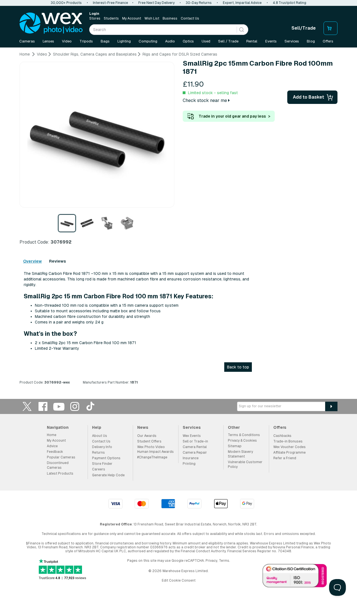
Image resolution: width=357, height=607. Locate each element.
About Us (99, 436)
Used (206, 41)
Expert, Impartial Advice (242, 2)
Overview (32, 261)
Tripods (86, 41)
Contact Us (190, 18)
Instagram (75, 406)
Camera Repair (195, 452)
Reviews (57, 261)
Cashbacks (282, 436)
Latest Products (60, 473)
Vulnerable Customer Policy (245, 464)
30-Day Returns (199, 2)
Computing (148, 41)
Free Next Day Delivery (156, 2)
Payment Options (106, 458)
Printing (189, 464)
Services (291, 41)
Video (67, 41)
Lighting (124, 41)
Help (96, 427)
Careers (98, 469)
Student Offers (149, 441)
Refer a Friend (284, 458)
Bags (105, 41)
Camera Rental (195, 447)
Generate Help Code (108, 475)
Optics (188, 41)
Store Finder (102, 464)
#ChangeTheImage (152, 457)
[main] (178, 220)
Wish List (151, 18)
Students (111, 18)
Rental (251, 41)
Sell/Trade (303, 28)
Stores (94, 18)
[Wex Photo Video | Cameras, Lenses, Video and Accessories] (51, 23)
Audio (170, 41)
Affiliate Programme (289, 452)
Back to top (238, 367)
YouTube (59, 406)
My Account (131, 18)
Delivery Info (102, 447)
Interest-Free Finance (110, 2)
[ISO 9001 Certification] (294, 577)
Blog (311, 41)
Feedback (55, 452)
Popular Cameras (61, 457)
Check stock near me (205, 100)
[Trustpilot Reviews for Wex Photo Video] (62, 570)
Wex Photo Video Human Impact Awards (155, 449)
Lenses (48, 41)
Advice (52, 446)
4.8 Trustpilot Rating (289, 2)
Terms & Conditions (244, 435)
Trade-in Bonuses (288, 441)
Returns (98, 452)
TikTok (91, 406)
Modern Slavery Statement (240, 454)
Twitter (27, 406)
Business (170, 18)
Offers (328, 41)
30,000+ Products (66, 2)
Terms (224, 561)
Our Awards (146, 436)
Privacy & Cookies (242, 440)
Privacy (211, 561)
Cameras (27, 41)
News (142, 427)
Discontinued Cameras (58, 465)
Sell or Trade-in (195, 441)
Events (271, 41)
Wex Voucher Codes (289, 447)
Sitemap (235, 446)
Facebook (43, 406)
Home (51, 435)
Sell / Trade (228, 41)
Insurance (191, 458)
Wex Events (192, 436)
